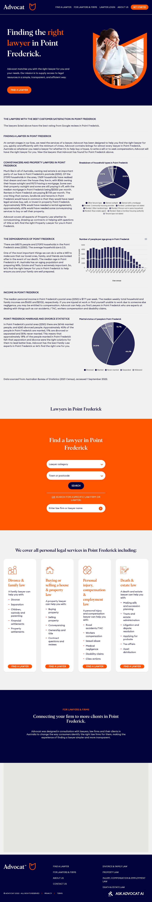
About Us (123, 7)
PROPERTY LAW (111, 872)
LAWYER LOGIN (107, 7)
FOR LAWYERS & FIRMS (85, 7)
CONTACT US (60, 883)
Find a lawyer (19, 90)
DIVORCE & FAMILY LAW (115, 866)
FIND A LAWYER (19, 666)
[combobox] (72, 464)
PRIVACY (48, 893)
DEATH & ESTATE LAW (114, 887)
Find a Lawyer (63, 7)
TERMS (59, 893)
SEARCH (76, 485)
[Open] (101, 464)
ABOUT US (58, 878)
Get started (139, 7)
